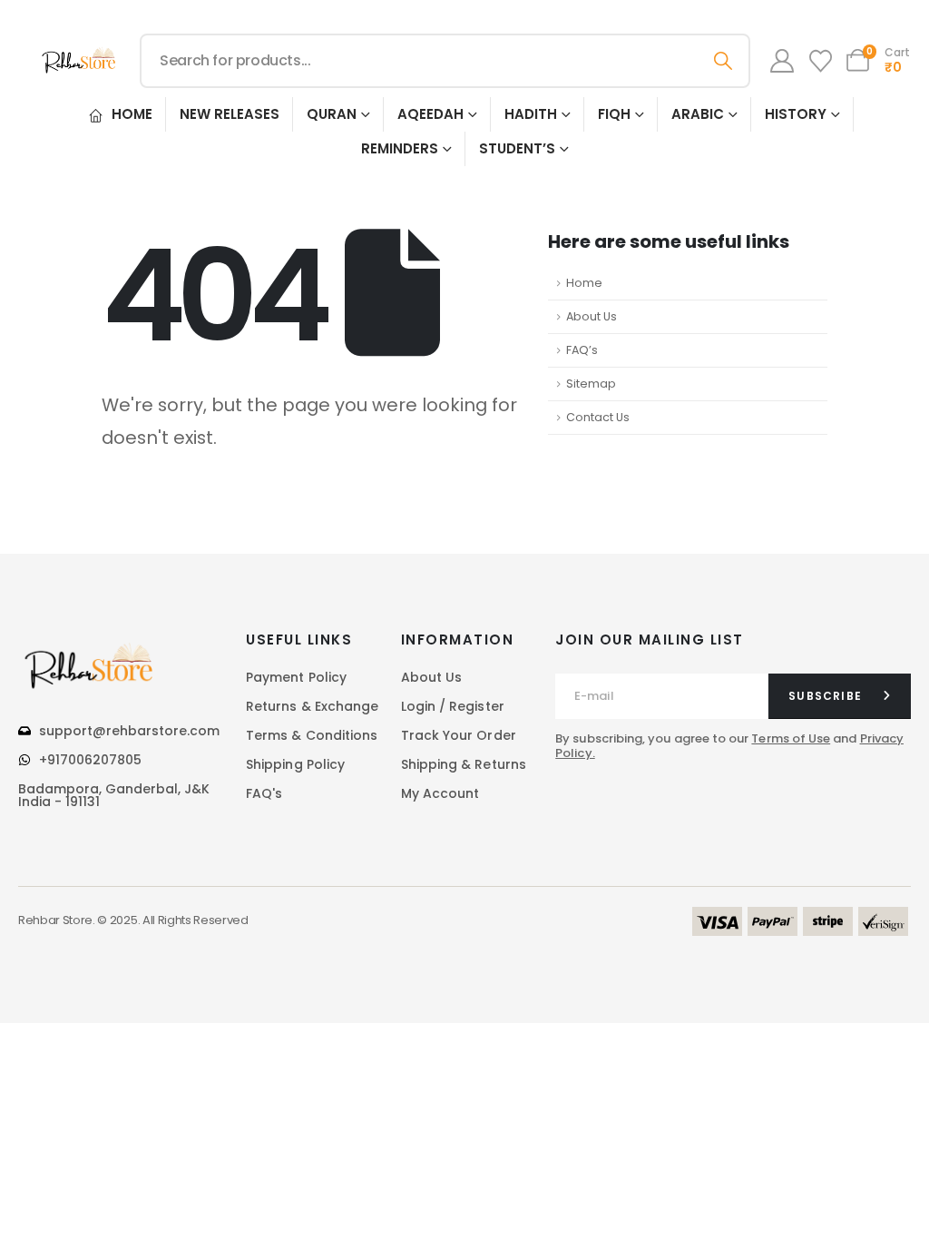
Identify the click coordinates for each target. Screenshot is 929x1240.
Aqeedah (430, 113)
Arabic (697, 113)
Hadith (530, 113)
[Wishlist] (820, 61)
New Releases (229, 113)
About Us (591, 316)
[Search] (723, 60)
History (795, 113)
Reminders (399, 148)
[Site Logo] (80, 60)
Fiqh (614, 113)
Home (132, 113)
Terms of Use (790, 738)
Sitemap (591, 383)
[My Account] (782, 61)
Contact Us (598, 417)
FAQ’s (582, 350)
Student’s (517, 148)
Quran (332, 113)
